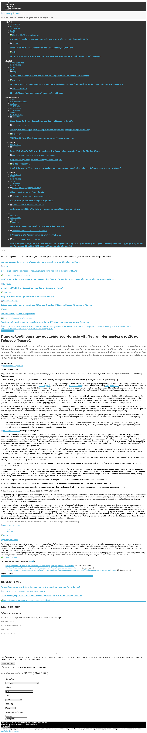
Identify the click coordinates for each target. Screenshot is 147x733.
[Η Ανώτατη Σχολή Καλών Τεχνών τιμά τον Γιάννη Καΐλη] (28, 231)
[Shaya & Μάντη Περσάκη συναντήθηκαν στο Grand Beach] (18, 89)
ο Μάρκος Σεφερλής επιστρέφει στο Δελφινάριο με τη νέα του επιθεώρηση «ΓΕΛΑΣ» (49, 39)
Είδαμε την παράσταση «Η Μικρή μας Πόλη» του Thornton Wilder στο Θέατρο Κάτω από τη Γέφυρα (55, 56)
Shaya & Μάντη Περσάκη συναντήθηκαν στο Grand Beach (36, 93)
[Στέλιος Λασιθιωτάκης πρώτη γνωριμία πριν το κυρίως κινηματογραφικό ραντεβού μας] (19, 125)
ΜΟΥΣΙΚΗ (10, 331)
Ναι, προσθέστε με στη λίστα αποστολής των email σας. (25, 667)
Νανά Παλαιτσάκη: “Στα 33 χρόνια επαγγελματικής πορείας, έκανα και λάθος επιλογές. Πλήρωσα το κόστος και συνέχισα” (65, 168)
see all (31, 561)
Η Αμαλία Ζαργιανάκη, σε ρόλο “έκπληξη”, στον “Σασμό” (36, 160)
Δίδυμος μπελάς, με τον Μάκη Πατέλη (27, 192)
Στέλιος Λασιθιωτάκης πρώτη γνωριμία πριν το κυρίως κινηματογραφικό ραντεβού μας (50, 130)
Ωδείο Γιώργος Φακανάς (84, 576)
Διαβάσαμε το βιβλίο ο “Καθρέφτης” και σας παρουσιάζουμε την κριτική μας (45, 209)
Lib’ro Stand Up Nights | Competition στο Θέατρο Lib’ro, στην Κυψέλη (41, 48)
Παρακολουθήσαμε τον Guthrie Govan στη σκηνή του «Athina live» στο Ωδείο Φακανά (40, 587)
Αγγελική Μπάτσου (9, 540)
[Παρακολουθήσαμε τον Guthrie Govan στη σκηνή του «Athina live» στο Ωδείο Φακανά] (23, 591)
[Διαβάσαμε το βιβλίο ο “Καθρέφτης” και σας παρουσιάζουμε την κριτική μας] (27, 205)
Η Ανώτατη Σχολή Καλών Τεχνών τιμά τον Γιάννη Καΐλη (35, 235)
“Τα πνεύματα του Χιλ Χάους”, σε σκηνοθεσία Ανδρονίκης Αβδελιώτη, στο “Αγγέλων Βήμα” (40, 566)
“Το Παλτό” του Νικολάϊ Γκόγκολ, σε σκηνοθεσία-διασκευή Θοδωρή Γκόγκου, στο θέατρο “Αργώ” (42, 568)
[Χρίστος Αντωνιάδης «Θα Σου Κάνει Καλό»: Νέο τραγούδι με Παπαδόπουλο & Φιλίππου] (13, 71)
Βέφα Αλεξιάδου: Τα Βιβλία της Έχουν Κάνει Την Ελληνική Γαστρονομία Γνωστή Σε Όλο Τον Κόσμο (55, 151)
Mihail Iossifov (30, 576)
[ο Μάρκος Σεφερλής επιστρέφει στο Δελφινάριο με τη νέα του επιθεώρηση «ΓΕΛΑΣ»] (24, 35)
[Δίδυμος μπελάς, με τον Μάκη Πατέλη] (25, 188)
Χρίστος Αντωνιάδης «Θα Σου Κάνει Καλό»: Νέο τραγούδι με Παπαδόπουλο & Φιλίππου (49, 76)
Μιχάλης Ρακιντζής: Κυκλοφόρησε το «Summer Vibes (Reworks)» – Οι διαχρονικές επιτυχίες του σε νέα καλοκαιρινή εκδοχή (66, 84)
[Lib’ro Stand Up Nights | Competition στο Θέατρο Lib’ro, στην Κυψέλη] (15, 44)
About (8, 529)
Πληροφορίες (13, 731)
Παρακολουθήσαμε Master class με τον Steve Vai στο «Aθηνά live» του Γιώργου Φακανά (41, 596)
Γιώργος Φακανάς (51, 576)
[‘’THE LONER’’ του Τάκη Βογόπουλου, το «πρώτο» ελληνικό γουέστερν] (15, 134)
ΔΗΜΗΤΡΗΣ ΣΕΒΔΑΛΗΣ (66, 576)
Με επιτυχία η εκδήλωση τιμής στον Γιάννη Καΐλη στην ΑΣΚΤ (38, 226)
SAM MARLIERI (40, 576)
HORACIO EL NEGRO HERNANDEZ (13, 576)
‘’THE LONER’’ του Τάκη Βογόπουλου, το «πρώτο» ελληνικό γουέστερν (42, 138)
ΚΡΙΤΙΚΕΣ (4, 331)
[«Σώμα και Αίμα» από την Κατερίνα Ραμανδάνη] (30, 196)
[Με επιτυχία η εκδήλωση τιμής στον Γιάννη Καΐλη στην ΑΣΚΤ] (14, 222)
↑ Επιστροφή (5, 727)
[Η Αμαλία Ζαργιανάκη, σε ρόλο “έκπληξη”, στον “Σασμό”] (32, 155)
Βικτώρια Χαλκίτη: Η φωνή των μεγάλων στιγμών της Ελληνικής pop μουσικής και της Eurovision (45, 322)
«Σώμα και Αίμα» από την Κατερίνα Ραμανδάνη (31, 200)
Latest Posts (10, 531)
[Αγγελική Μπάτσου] (9, 535)
